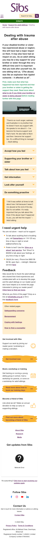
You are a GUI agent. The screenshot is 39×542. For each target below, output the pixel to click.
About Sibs (19, 430)
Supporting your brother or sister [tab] (18, 160)
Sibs (19, 7)
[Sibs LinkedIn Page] (27, 496)
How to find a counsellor (14, 328)
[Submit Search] (37, 16)
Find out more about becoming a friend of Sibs (17, 418)
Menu (2, 17)
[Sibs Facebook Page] (11, 496)
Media (19, 437)
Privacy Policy (11, 525)
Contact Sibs (19, 515)
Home (4, 25)
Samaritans (18, 238)
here (14, 264)
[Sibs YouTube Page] (22, 496)
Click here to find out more (13, 290)
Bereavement (10, 316)
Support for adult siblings (18, 25)
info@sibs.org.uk (15, 296)
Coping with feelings (13, 322)
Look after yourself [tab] (14, 184)
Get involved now (13, 359)
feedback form (12, 299)
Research (19, 434)
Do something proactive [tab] (16, 192)
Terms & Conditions (25, 525)
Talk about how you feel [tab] (16, 169)
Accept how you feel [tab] (14, 150)
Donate (19, 21)
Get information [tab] (12, 177)
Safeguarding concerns (14, 310)
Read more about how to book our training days (16, 388)
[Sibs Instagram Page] (16, 496)
